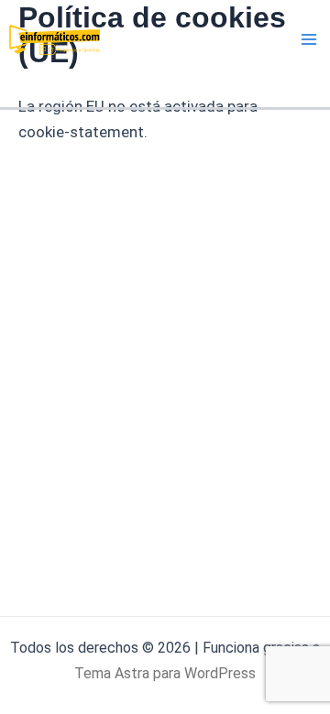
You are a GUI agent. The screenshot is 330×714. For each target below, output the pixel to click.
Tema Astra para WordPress (165, 673)
